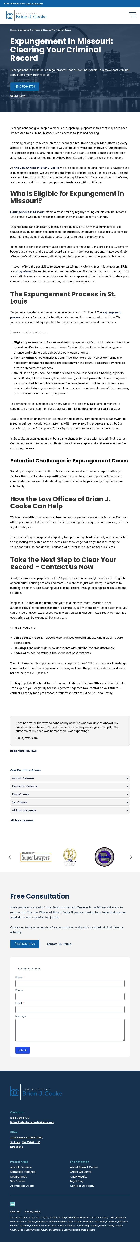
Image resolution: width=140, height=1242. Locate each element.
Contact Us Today (82, 1186)
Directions (16, 1146)
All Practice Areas (24, 810)
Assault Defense (23, 778)
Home (13, 29)
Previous (9, 857)
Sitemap (15, 1211)
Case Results (78, 1177)
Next (130, 857)
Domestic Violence (24, 786)
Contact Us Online (59, 944)
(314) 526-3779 (34, 3)
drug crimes (23, 271)
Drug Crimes (20, 794)
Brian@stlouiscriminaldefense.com (32, 1122)
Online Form (17, 95)
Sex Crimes (19, 802)
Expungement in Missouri (27, 212)
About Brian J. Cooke (84, 1167)
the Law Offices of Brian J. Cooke (36, 168)
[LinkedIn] (13, 1204)
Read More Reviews (23, 751)
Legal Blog (76, 1181)
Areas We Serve (80, 1172)
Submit (22, 1050)
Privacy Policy (33, 1211)
